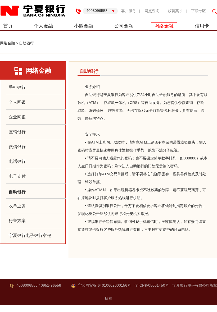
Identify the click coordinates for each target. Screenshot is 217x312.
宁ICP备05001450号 (152, 285)
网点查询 (151, 11)
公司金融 (123, 26)
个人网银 (17, 102)
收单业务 (17, 206)
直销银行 (17, 132)
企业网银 (17, 117)
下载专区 (198, 11)
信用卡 (202, 26)
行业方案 (17, 220)
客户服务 (128, 11)
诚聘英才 (175, 11)
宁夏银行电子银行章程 (30, 235)
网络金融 (164, 26)
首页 (8, 26)
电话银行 (17, 161)
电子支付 (17, 176)
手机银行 (17, 87)
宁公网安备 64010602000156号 (104, 285)
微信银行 (17, 146)
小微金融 (83, 26)
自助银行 (26, 43)
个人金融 (43, 26)
